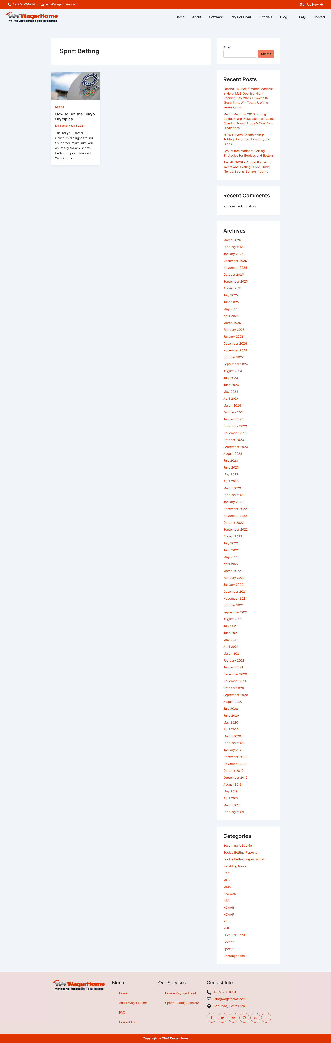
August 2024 (232, 371)
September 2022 (235, 529)
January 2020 (233, 750)
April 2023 (231, 481)
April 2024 (231, 398)
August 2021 (232, 619)
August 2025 (232, 288)
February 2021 (233, 660)
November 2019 (235, 764)
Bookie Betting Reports (240, 852)
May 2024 (230, 392)
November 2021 (235, 598)
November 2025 (235, 268)
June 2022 (231, 550)
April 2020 (231, 729)
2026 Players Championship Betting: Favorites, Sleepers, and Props (246, 139)
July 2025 (230, 295)
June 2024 (231, 385)
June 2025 (231, 302)
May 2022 (230, 557)
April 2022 (231, 564)
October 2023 (233, 440)
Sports (59, 106)
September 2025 (235, 281)
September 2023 (235, 447)
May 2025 (230, 309)
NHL (226, 928)
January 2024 (233, 419)
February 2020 (234, 743)
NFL (226, 921)
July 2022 (230, 543)
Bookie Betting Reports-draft (244, 859)
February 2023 (234, 495)
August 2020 (232, 702)
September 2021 (235, 612)
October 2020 (233, 688)
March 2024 (232, 405)
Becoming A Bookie (237, 845)
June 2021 (230, 633)
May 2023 (230, 474)
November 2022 (235, 516)
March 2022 (232, 571)
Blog (283, 17)
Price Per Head (234, 935)
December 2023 (235, 426)
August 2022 (232, 536)
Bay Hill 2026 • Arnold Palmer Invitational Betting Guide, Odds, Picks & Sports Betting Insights (246, 166)
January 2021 (233, 667)
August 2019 (232, 784)
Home (179, 17)
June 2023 (231, 467)
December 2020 (235, 674)
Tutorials (265, 17)
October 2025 (233, 274)
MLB (226, 880)
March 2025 (232, 323)
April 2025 (231, 316)
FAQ (302, 17)
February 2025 (234, 330)
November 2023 (235, 433)
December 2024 (235, 343)
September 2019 (235, 777)
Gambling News (234, 866)
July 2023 (230, 460)
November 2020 (235, 681)
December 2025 (235, 261)
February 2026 (234, 247)
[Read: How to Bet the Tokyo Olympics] (75, 85)
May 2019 (230, 791)
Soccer (228, 942)
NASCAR (229, 894)
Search (227, 47)
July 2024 (230, 378)
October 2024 (233, 357)
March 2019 (231, 805)
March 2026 (232, 240)
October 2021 (233, 605)
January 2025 (233, 336)
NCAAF (228, 914)
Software (216, 17)
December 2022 (235, 509)
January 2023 (233, 502)
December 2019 (234, 757)
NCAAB (228, 907)
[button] (285, 17)
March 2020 (232, 736)
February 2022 (234, 578)
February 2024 (234, 412)
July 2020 (230, 709)
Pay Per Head (241, 17)
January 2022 (233, 584)
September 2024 (235, 364)
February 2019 (233, 812)
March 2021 (231, 653)
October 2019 (233, 771)
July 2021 (230, 626)
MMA (227, 887)
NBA (226, 901)
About (196, 17)
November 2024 (235, 350)
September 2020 (235, 695)
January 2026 (233, 254)
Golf (226, 873)
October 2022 (233, 522)
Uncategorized (234, 956)
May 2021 (230, 640)
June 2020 (231, 715)
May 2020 (230, 722)
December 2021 (234, 591)
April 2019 (230, 798)
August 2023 (232, 454)
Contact (319, 17)
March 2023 (232, 488)
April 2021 (230, 647)
